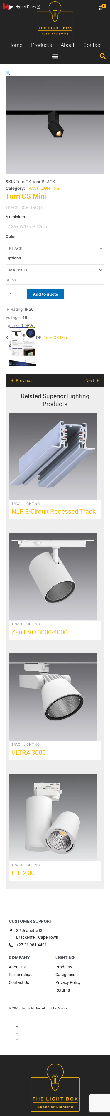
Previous (24, 380)
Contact (92, 45)
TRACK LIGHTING (43, 188)
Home (15, 45)
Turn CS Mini (56, 337)
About (68, 45)
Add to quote (45, 294)
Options (13, 258)
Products (41, 45)
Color (11, 236)
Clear (11, 280)
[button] (55, 56)
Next (89, 380)
